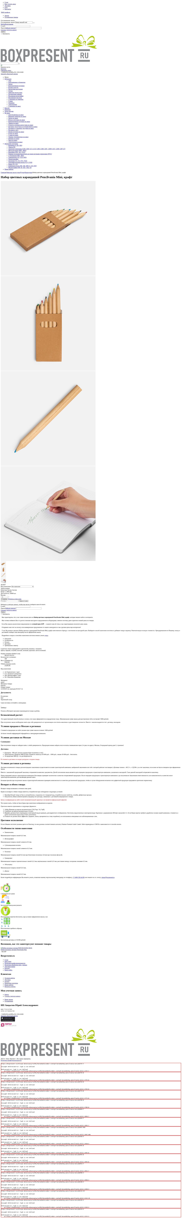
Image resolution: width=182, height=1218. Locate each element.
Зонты (10, 84)
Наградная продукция (15, 89)
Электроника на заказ (15, 142)
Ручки (22, 172)
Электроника (12, 104)
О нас (6, 2)
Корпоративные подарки (16, 86)
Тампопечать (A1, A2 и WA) (17, 157)
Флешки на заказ (13, 138)
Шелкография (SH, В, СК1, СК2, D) (19, 167)
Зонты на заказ (13, 118)
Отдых (10, 91)
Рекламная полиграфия (15, 96)
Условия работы (10, 978)
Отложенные (9, 1001)
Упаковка (11, 103)
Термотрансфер (13, 159)
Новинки (8, 109)
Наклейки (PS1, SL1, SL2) (16, 152)
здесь (46, 635)
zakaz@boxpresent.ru (108, 877)
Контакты (8, 9)
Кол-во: (3, 595)
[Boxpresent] (49, 61)
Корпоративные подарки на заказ (19, 121)
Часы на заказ (12, 140)
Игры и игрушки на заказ (16, 120)
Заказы (7, 15)
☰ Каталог (8, 79)
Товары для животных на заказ (18, 137)
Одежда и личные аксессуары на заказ (20, 125)
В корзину (4, 599)
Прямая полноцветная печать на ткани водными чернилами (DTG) (30, 154)
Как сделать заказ (10, 4)
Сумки (10, 101)
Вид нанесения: (6, 586)
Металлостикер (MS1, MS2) (17, 150)
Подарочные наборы (15, 94)
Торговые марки (10, 966)
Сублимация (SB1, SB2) (16, 155)
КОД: (2, 592)
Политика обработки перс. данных (16, 965)
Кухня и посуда (13, 87)
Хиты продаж (9, 111)
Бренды (7, 108)
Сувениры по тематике (15, 99)
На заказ (7, 113)
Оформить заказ (6, 70)
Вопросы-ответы (10, 986)
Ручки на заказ (13, 133)
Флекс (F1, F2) (13, 164)
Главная (3, 172)
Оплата (7, 981)
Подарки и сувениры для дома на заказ (21, 128)
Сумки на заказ (13, 135)
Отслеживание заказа (8, 22)
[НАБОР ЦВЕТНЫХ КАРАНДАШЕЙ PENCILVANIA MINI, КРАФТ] (48, 275)
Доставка (8, 6)
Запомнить (6, 34)
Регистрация (9, 24)
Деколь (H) (11, 147)
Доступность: (5, 593)
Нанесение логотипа (11, 144)
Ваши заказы (9, 999)
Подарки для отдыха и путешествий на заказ (22, 126)
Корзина (3, 69)
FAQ (6, 7)
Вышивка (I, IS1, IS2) (15, 145)
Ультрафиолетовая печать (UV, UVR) (20, 162)
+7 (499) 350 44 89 (78, 877)
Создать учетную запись (8, 30)
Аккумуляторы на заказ (16, 115)
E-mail (3, 26)
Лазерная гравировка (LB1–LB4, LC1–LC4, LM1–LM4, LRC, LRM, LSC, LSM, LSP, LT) (36, 149)
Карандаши (28, 172)
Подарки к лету (13, 130)
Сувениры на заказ (14, 106)
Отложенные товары (11, 17)
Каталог (7, 968)
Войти (3, 24)
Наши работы (9, 169)
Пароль (3, 28)
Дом (9, 80)
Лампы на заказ (13, 123)
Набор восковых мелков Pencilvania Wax (14, 949)
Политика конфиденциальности (15, 963)
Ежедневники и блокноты (16, 82)
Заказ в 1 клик (23, 601)
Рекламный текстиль (15, 97)
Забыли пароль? (10, 28)
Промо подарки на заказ (16, 132)
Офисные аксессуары (15, 92)
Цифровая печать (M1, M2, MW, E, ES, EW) (22, 166)
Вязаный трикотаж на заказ (17, 116)
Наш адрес (8, 961)
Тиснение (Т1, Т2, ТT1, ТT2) (17, 161)
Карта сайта (8, 970)
